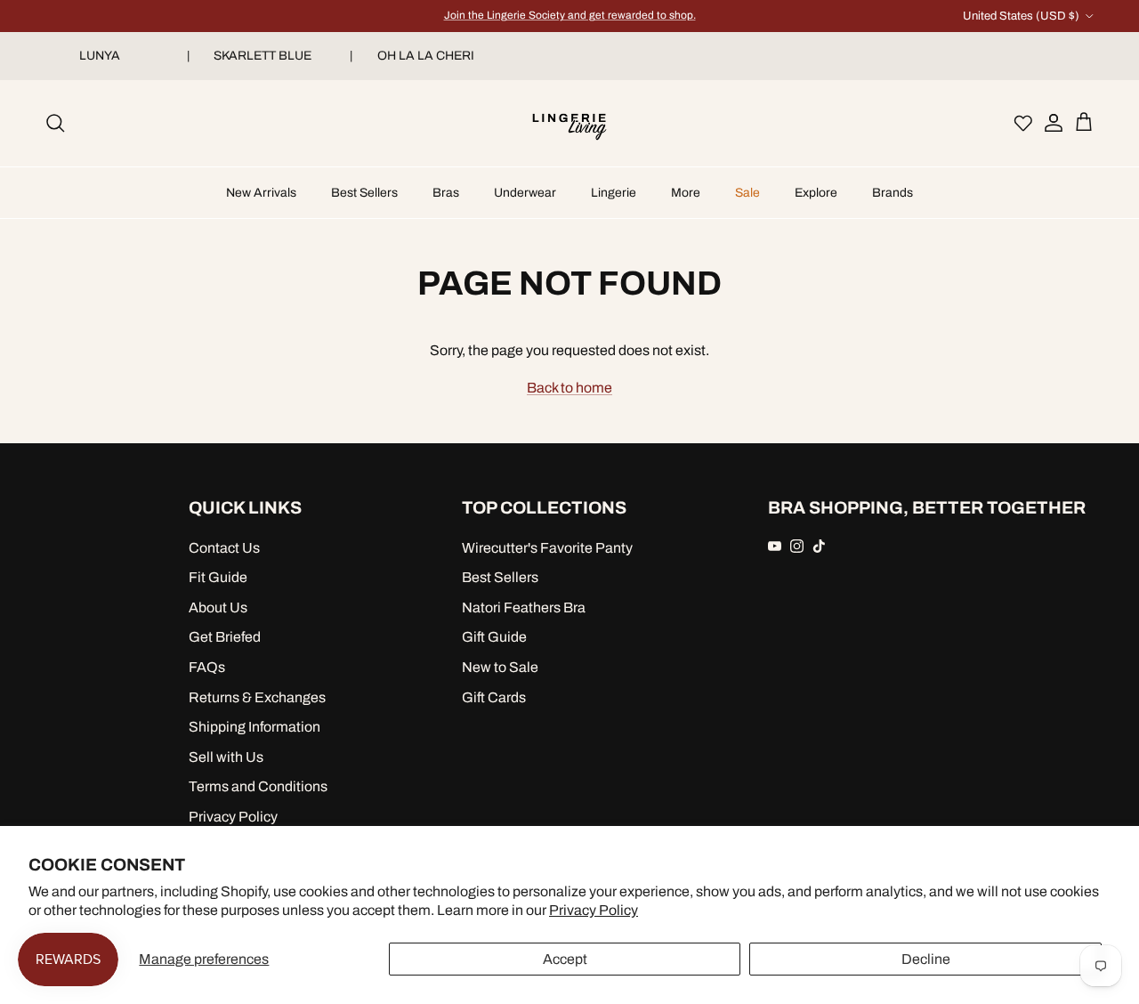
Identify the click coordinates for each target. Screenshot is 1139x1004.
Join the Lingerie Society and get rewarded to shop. (570, 15)
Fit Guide (218, 577)
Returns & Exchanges (257, 697)
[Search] (55, 123)
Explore (816, 192)
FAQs (207, 667)
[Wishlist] (1023, 123)
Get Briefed (225, 636)
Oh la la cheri (433, 55)
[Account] (1049, 123)
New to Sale (500, 667)
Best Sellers (364, 192)
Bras (445, 192)
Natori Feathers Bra (524, 607)
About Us (218, 607)
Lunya (106, 55)
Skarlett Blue (270, 55)
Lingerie (613, 192)
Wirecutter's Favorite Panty (547, 547)
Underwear (525, 192)
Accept (565, 959)
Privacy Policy (593, 910)
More (685, 192)
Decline (925, 959)
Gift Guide (494, 636)
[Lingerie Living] (569, 123)
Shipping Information (254, 726)
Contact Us (224, 547)
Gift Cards (494, 697)
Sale (747, 192)
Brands (892, 192)
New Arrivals (261, 192)
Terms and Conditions (258, 786)
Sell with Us (226, 757)
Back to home (569, 387)
